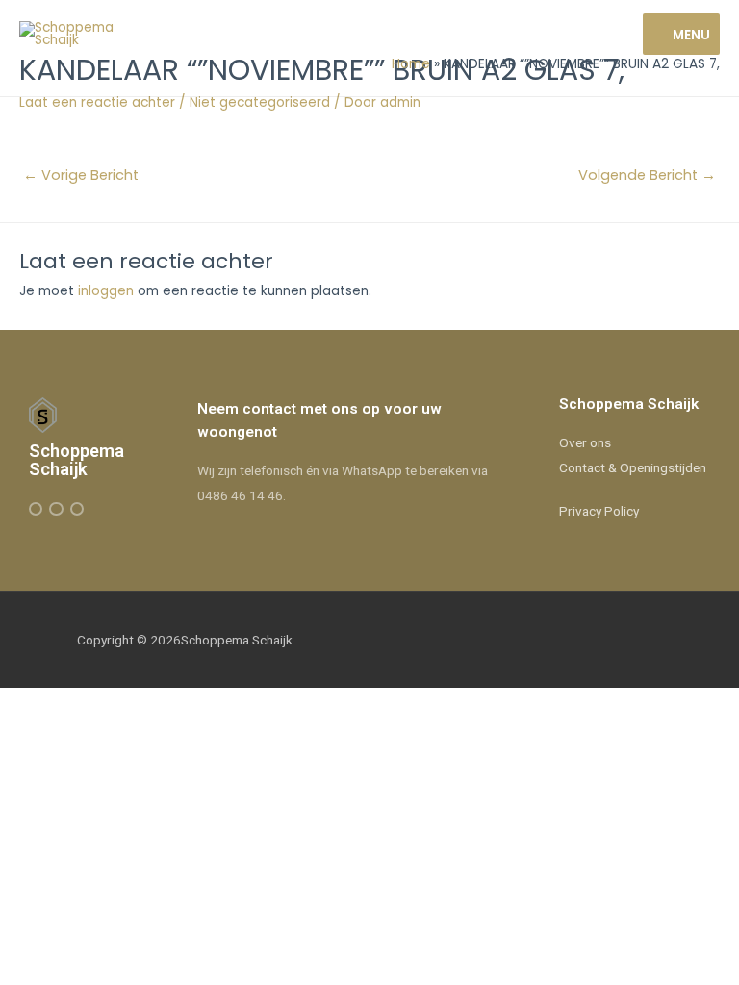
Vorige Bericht (81, 175)
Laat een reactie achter (97, 102)
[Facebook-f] (35, 509)
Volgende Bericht (647, 175)
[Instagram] (56, 509)
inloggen (106, 291)
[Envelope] (77, 509)
